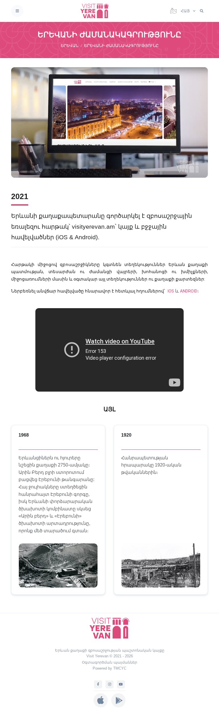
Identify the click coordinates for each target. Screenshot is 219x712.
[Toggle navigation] (17, 11)
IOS (170, 291)
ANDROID (188, 291)
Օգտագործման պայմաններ (109, 662)
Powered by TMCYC (109, 668)
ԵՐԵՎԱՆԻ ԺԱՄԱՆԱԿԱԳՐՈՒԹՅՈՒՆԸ (121, 45)
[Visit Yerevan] (96, 11)
